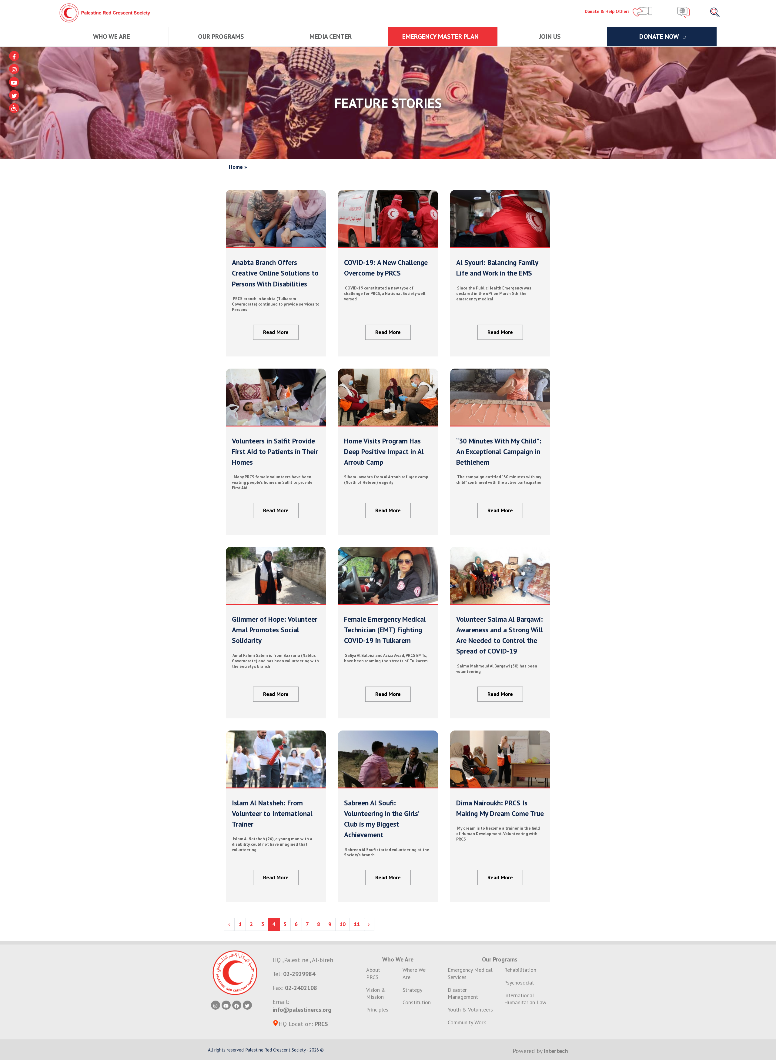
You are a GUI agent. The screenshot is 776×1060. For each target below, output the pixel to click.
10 (343, 924)
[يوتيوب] (14, 82)
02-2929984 (299, 974)
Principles (377, 1009)
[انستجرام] (14, 69)
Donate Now (659, 36)
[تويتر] (14, 95)
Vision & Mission (376, 993)
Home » (238, 166)
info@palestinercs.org (302, 1009)
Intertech (556, 1051)
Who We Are (112, 36)
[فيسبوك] (14, 56)
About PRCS (373, 973)
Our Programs (222, 36)
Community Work (467, 1022)
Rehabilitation (520, 969)
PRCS (321, 1024)
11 (357, 924)
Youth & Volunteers (470, 1009)
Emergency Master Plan (441, 36)
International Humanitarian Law (525, 999)
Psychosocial (519, 982)
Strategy (412, 989)
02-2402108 (301, 987)
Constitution (417, 1002)
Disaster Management (463, 993)
